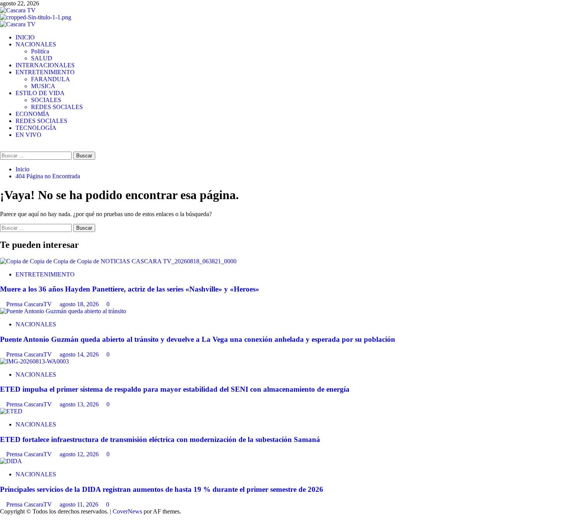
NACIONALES (35, 44)
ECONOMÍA (32, 114)
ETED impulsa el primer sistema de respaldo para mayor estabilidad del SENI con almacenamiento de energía (175, 389)
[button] (2, 148)
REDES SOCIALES (57, 107)
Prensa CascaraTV (29, 304)
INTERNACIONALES (45, 65)
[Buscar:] (36, 155)
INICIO (25, 37)
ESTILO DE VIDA (40, 93)
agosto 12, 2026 (80, 454)
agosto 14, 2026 (80, 354)
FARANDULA (50, 79)
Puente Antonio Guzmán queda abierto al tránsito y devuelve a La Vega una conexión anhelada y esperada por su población (197, 339)
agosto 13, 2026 (80, 404)
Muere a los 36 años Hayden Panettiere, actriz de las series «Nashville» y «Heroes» (129, 289)
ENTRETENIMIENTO (45, 72)
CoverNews (127, 511)
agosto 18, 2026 (80, 304)
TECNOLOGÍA (36, 128)
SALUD (41, 58)
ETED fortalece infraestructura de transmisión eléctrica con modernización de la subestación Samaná (160, 439)
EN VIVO (28, 134)
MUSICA (43, 86)
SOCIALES (46, 100)
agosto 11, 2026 (80, 504)
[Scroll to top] (2, 518)
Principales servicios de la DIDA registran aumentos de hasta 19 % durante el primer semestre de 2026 (161, 489)
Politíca (40, 51)
